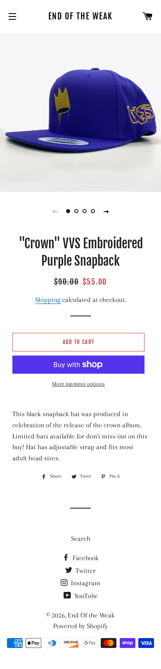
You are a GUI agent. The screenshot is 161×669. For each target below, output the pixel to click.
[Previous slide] (55, 211)
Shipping (48, 300)
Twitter (85, 571)
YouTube (85, 596)
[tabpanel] (80, 111)
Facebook (85, 558)
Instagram (84, 583)
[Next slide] (106, 211)
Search (80, 538)
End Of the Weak (80, 16)
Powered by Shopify (80, 626)
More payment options (78, 384)
